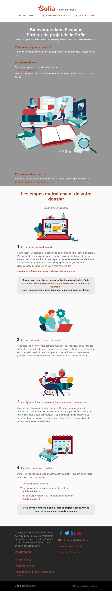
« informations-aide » (26, 70)
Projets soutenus (23, 560)
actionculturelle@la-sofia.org (75, 540)
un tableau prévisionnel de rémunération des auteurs (44, 271)
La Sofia (31, 586)
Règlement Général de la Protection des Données (34, 573)
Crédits (94, 586)
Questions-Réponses (25, 566)
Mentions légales (80, 586)
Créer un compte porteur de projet (33, 182)
